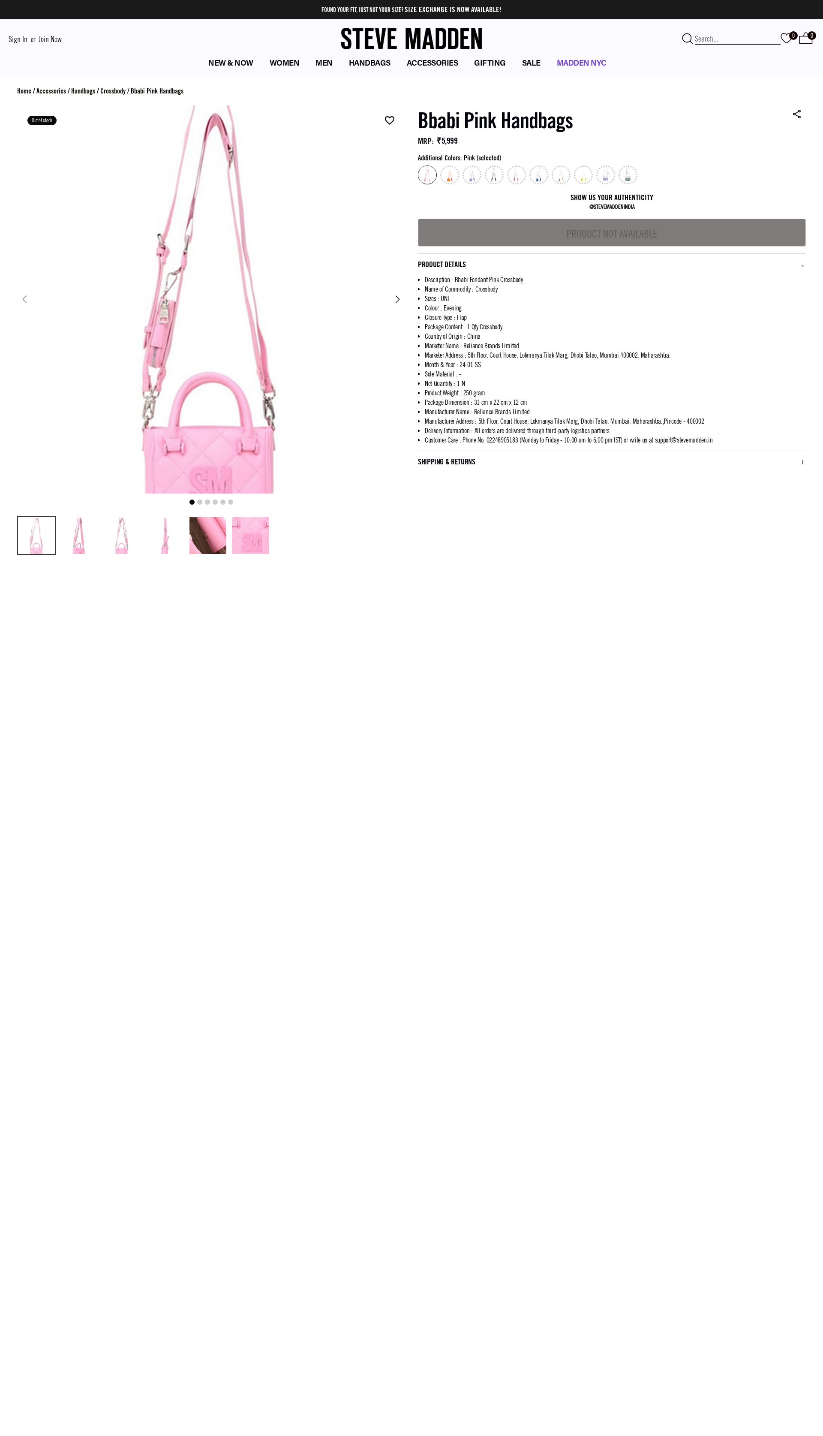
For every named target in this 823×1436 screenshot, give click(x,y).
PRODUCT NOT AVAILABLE (612, 234)
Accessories (51, 91)
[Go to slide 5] (222, 502)
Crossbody (113, 91)
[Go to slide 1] (192, 502)
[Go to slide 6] (230, 502)
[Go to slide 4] (215, 502)
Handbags (83, 91)
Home (24, 91)
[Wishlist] (389, 121)
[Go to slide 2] (199, 502)
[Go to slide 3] (207, 502)
